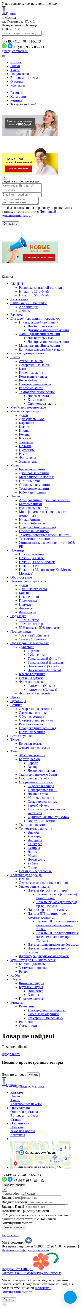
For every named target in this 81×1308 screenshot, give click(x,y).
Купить (33, 1074)
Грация (11, 13)
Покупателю (19, 74)
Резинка (16, 100)
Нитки (15, 66)
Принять (8, 1299)
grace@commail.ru (15, 51)
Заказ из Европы (22, 1131)
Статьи (15, 1119)
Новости (16, 1127)
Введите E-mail (13, 1206)
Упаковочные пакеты (26, 1104)
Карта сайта (10, 1235)
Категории (18, 96)
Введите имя (11, 1197)
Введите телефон (14, 1202)
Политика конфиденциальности (25, 1211)
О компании (19, 81)
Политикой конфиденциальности (29, 213)
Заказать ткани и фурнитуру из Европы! (31, 1273)
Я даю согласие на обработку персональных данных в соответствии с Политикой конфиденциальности (36, 1219)
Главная (16, 92)
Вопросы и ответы (24, 77)
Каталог (16, 62)
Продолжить (11, 1054)
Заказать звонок (14, 1184)
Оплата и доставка (24, 1112)
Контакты (17, 85)
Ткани (15, 70)
